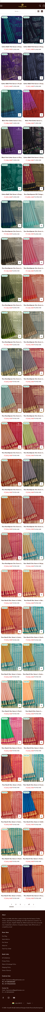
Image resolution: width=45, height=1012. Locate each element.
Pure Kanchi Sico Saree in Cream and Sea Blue (33, 785)
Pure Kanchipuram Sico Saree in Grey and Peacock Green (11, 379)
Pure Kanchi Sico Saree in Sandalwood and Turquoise (33, 711)
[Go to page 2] (33, 904)
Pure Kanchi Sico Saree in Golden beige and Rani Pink (11, 600)
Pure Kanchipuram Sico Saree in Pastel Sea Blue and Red (11, 416)
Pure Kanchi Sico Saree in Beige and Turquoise (33, 564)
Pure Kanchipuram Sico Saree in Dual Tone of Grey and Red (33, 379)
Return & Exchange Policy (9, 964)
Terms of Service (6, 970)
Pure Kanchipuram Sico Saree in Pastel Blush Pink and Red (33, 527)
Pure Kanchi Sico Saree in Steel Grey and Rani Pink (33, 748)
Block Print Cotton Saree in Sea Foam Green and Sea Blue (11, 121)
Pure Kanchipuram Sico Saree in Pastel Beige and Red (11, 490)
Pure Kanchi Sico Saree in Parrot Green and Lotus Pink (11, 748)
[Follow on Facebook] (3, 998)
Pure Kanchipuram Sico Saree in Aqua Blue (33, 231)
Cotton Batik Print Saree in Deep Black (33, 158)
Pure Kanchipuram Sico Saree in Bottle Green (11, 305)
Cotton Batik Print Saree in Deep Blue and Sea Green (11, 47)
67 (29, 904)
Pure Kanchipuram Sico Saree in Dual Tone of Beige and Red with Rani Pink (11, 453)
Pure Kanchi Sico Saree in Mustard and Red (11, 637)
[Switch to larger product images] (38, 11)
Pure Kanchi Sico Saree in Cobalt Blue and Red (33, 822)
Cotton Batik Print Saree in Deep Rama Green (11, 194)
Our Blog (4, 936)
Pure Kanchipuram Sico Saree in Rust (33, 416)
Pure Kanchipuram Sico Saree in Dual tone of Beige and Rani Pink (12, 564)
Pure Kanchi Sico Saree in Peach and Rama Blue (33, 637)
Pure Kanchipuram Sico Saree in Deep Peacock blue (11, 231)
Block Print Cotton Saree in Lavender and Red (33, 121)
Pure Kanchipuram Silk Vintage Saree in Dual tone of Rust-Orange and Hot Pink (33, 194)
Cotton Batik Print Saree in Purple (11, 84)
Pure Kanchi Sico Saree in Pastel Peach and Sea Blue (11, 859)
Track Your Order (6, 949)
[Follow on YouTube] (14, 998)
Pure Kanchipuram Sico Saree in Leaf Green (11, 342)
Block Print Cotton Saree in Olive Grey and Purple (12, 158)
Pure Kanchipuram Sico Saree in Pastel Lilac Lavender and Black (33, 490)
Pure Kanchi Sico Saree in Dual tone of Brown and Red (11, 785)
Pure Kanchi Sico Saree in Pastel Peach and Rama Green (11, 711)
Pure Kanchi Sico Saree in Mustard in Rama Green (11, 674)
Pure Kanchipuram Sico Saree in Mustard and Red (11, 527)
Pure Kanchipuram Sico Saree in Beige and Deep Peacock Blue (33, 342)
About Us (4, 945)
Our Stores (5, 942)
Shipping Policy (6, 967)
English (29, 1003)
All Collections (6, 958)
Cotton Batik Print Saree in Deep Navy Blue (33, 47)
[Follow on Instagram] (9, 998)
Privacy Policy (6, 961)
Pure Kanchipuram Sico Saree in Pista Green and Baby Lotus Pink (33, 453)
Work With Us (6, 939)
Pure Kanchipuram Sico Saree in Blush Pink (33, 268)
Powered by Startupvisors (36, 1008)
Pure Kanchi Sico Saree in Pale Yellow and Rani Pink (33, 600)
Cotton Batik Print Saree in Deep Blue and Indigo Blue (33, 84)
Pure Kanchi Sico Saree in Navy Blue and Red (33, 896)
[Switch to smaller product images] (42, 11)
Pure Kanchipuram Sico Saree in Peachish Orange (33, 305)
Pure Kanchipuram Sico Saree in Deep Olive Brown (11, 268)
